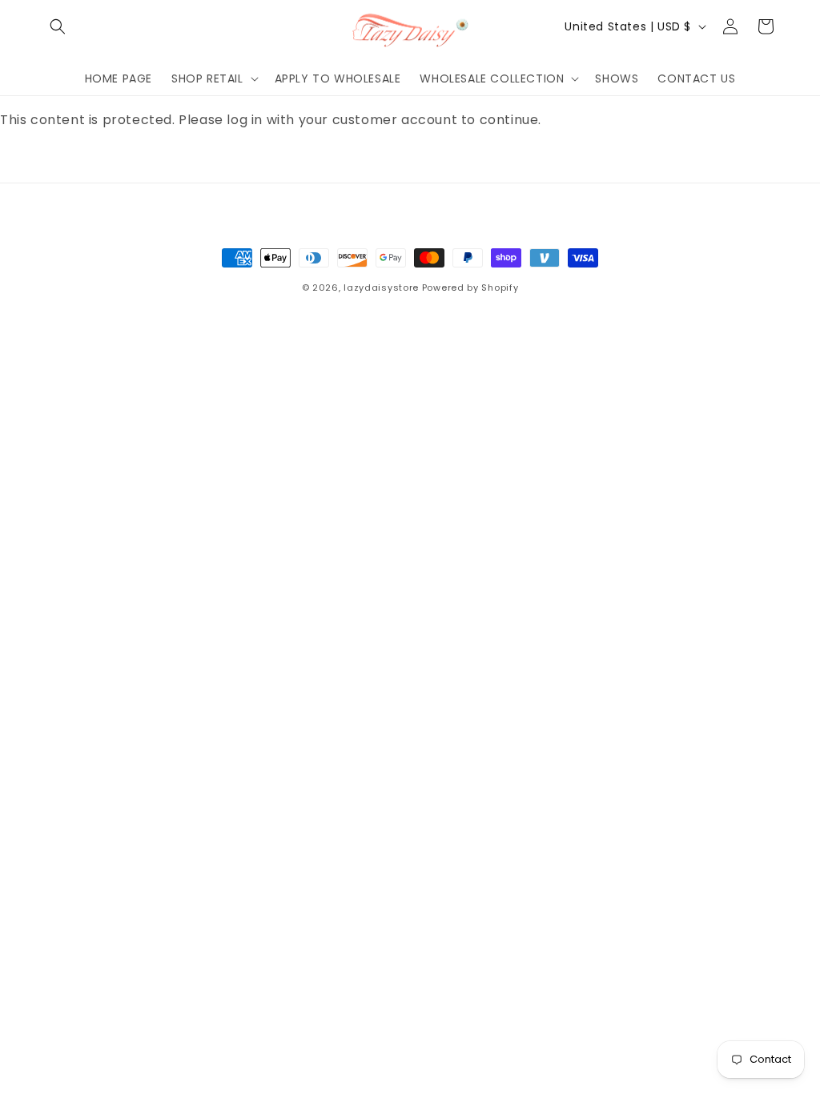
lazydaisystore (381, 287)
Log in (49, 163)
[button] (57, 26)
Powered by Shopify (470, 287)
